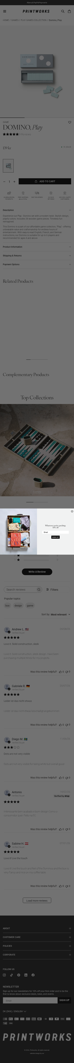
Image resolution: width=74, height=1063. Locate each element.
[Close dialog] (72, 511)
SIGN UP (55, 537)
